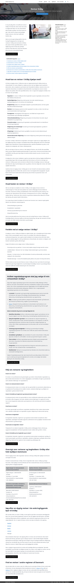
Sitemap (62, 582)
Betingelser (67, 582)
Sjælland (54, 1)
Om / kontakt (60, 1)
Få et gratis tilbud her (31, 13)
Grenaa (9, 526)
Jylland (45, 1)
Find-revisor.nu (10, 1)
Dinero (10, 304)
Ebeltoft (9, 523)
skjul (19, 58)
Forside (40, 1)
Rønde (9, 528)
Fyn (49, 1)
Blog (60, 582)
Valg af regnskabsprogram (42, 13)
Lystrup (9, 531)
